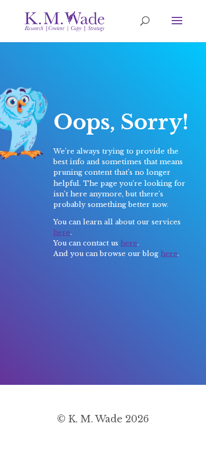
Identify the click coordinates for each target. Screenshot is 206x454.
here (61, 233)
